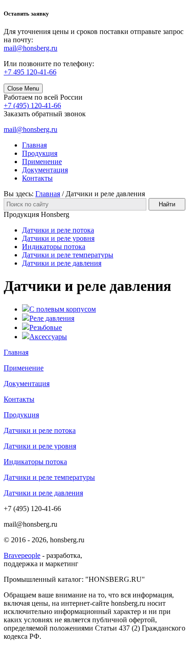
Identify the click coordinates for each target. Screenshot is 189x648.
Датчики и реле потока (58, 230)
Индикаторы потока (53, 246)
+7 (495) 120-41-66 (32, 105)
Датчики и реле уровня (58, 238)
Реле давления (51, 318)
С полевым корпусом (62, 309)
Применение (42, 161)
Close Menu (23, 88)
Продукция (39, 153)
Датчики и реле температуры (67, 255)
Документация (45, 170)
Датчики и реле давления (61, 263)
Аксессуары (48, 337)
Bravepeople (22, 555)
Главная (34, 145)
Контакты (37, 178)
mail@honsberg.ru (30, 129)
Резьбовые (45, 327)
